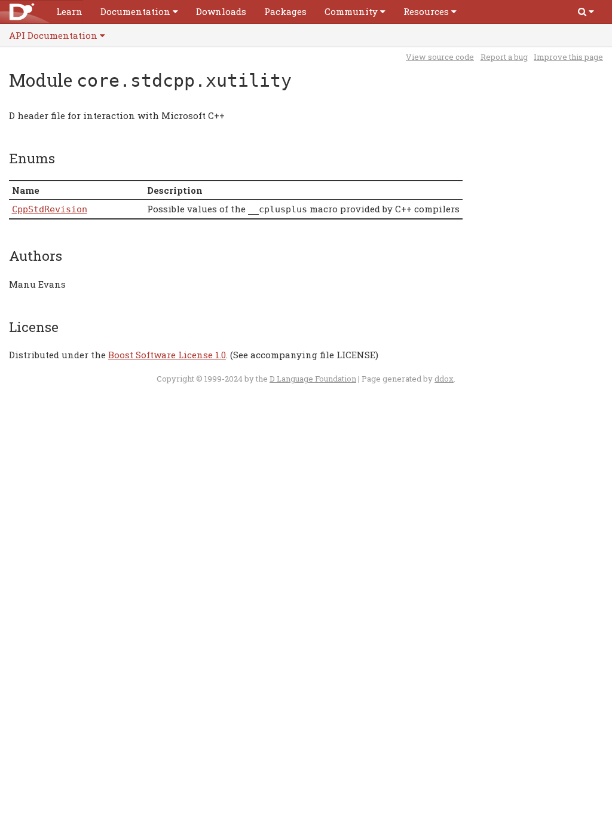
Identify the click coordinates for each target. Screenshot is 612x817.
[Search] (586, 11)
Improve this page (568, 56)
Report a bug (504, 56)
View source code (440, 56)
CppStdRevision (49, 209)
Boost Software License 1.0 (167, 355)
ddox (444, 378)
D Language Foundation (313, 378)
